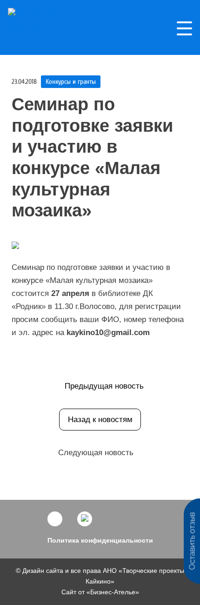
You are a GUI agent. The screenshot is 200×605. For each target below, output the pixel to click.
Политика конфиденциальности (100, 540)
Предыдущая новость (104, 386)
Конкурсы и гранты (71, 82)
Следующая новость (95, 452)
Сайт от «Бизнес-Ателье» (100, 592)
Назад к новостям (100, 419)
